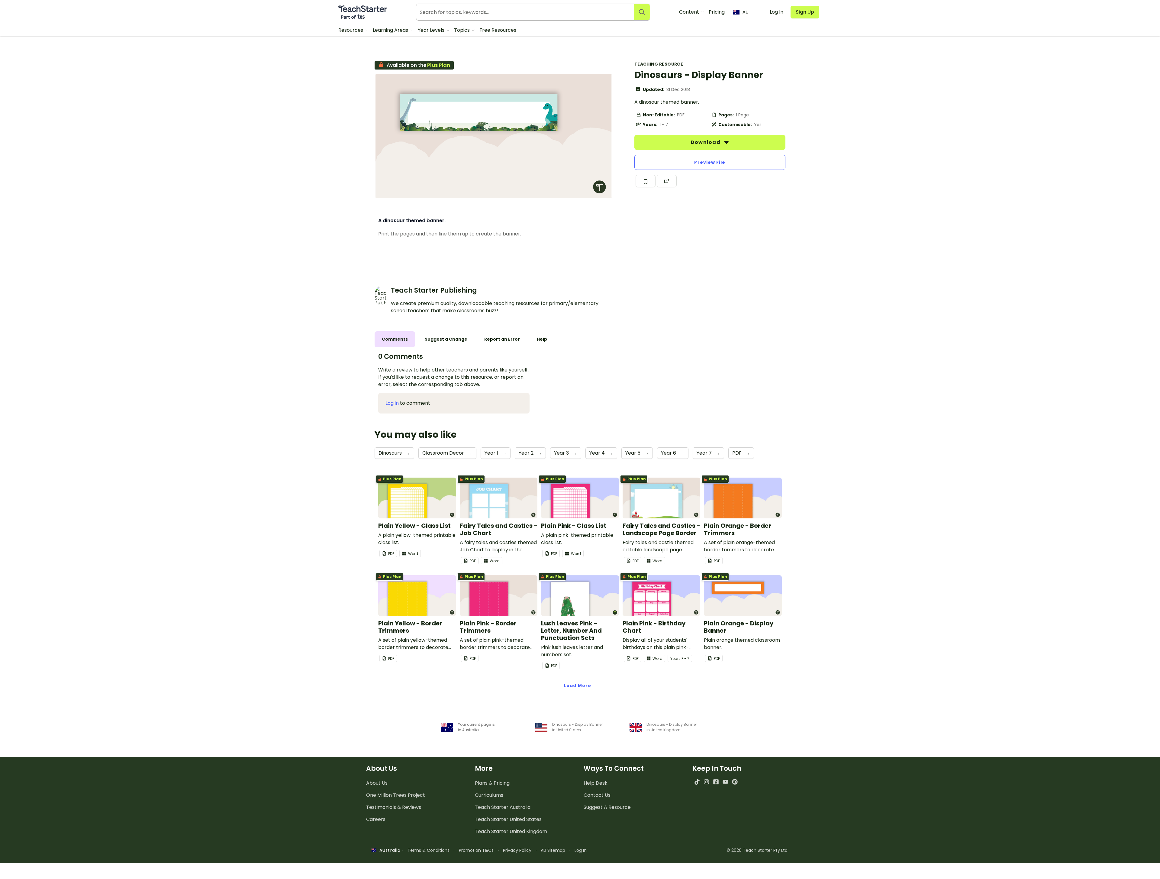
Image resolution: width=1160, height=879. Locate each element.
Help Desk (595, 783)
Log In (581, 850)
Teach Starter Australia (502, 807)
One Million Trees (395, 795)
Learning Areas (391, 30)
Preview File (709, 162)
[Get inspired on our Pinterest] (735, 782)
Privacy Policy (517, 850)
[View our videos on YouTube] (725, 782)
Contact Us (597, 795)
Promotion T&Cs (476, 850)
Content (689, 11)
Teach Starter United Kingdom (511, 831)
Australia (388, 850)
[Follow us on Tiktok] (697, 782)
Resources (351, 30)
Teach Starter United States (508, 819)
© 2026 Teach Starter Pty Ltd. (757, 850)
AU (746, 12)
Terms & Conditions (429, 850)
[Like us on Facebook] (715, 782)
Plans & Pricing (492, 783)
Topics (462, 30)
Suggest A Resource (607, 807)
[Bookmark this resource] (646, 181)
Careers (375, 819)
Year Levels (432, 30)
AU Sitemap (553, 850)
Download (706, 142)
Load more (577, 686)
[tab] (395, 339)
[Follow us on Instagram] (706, 782)
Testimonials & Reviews (393, 807)
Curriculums (489, 795)
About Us (377, 783)
